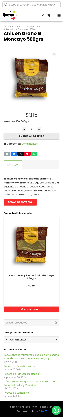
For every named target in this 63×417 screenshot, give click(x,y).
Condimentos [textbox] (16, 339)
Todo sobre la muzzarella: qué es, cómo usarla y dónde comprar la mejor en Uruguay (31, 356)
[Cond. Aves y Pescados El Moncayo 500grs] (31, 245)
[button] (59, 15)
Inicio (6, 26)
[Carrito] (48, 15)
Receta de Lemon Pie (16, 393)
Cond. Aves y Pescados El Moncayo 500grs (31, 277)
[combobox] (31, 339)
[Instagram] (43, 15)
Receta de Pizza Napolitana (20, 366)
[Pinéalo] (27, 154)
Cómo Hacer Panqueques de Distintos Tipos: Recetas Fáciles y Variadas (30, 383)
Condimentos (31, 26)
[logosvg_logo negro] (9, 15)
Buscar (55, 323)
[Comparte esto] (14, 154)
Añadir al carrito (31, 136)
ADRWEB (42, 411)
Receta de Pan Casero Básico (21, 374)
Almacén (16, 26)
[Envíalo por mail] (7, 154)
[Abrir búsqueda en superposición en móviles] (31, 4)
